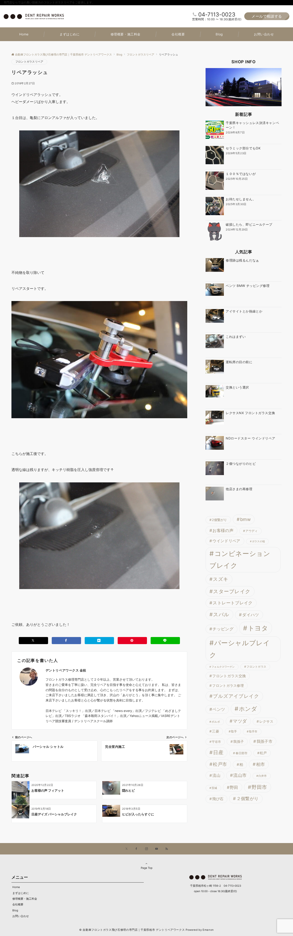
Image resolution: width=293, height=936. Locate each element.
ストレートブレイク (232, 602)
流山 (216, 775)
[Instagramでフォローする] (146, 849)
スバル (221, 614)
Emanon (208, 929)
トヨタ (258, 628)
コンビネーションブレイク (239, 560)
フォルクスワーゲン (223, 666)
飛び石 (217, 799)
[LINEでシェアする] (165, 640)
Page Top (146, 868)
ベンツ (218, 709)
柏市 (260, 764)
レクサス (266, 721)
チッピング (222, 629)
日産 (218, 752)
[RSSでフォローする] (166, 849)
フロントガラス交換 (229, 676)
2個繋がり (219, 520)
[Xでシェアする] (33, 640)
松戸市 (220, 764)
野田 (234, 787)
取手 (234, 731)
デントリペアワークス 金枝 (66, 670)
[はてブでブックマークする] (99, 640)
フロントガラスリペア (29, 61)
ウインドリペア (226, 541)
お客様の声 (222, 530)
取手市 (253, 731)
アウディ (251, 531)
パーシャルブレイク (239, 649)
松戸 (263, 753)
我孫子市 (264, 741)
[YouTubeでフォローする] (156, 849)
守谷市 (216, 741)
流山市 (240, 775)
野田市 (259, 787)
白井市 (262, 775)
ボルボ (216, 721)
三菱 (215, 731)
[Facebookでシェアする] (66, 640)
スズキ (220, 579)
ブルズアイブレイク (236, 696)
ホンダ (248, 708)
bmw (245, 519)
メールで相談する (267, 16)
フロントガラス (256, 666)
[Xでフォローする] (126, 849)
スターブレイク (231, 591)
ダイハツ (250, 614)
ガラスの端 (258, 541)
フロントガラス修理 (228, 685)
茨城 (214, 788)
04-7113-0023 (216, 14)
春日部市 (242, 753)
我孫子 (238, 741)
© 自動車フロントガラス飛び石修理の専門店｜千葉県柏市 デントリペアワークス (132, 929)
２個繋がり (247, 798)
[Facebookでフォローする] (136, 849)
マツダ (240, 721)
